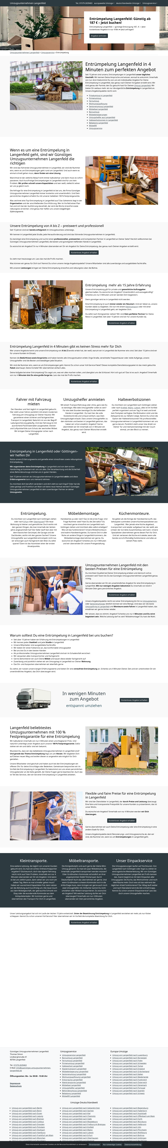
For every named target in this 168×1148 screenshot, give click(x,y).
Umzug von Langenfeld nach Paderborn (129, 1110)
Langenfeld (98, 123)
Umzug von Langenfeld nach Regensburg (130, 1108)
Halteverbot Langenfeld (72, 1066)
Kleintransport (131, 306)
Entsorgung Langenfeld (72, 1079)
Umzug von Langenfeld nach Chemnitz (79, 1116)
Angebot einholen (98, 36)
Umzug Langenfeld (142, 85)
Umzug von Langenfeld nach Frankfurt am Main (32, 1135)
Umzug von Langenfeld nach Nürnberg (29, 1141)
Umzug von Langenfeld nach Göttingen (129, 1138)
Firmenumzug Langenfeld (73, 1063)
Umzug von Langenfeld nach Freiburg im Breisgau (83, 1124)
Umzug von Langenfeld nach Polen (127, 1060)
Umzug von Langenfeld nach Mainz (77, 1130)
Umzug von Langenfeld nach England (128, 1069)
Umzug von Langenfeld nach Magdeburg (80, 1121)
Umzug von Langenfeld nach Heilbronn (129, 1124)
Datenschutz (16, 1086)
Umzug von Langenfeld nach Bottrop (128, 1135)
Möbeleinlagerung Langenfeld (75, 1071)
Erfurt (26, 521)
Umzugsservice (47, 52)
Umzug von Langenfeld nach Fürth (127, 1119)
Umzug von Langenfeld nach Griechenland (130, 1071)
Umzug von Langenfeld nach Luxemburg (130, 1055)
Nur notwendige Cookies (112, 1144)
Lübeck (137, 407)
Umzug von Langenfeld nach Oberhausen (80, 1138)
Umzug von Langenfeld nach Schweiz (128, 1093)
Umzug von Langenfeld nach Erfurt (77, 1135)
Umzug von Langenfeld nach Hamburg (28, 1132)
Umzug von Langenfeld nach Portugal (128, 1088)
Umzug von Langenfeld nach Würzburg (129, 1121)
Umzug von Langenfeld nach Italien (127, 1074)
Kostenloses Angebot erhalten (84, 252)
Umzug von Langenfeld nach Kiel (76, 1113)
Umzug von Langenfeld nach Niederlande (130, 1077)
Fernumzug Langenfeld (72, 1060)
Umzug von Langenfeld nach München (28, 1138)
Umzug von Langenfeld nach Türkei (127, 1066)
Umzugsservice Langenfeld (73, 1055)
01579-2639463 (20, 1065)
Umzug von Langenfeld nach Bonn (27, 1110)
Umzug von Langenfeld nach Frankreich (129, 1079)
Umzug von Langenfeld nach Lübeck (77, 1132)
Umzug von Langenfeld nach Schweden (129, 1063)
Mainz (130, 407)
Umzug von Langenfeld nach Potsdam (28, 1127)
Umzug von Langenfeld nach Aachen (78, 1110)
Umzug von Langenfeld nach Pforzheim (129, 1130)
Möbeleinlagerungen (98, 114)
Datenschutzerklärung (133, 1144)
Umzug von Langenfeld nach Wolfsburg (129, 1132)
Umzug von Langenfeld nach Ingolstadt (129, 1113)
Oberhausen (39, 521)
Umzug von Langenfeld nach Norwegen (129, 1058)
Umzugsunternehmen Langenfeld (28, 3)
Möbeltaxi (98, 109)
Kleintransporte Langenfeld (74, 1082)
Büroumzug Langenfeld (72, 1058)
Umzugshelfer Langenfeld (73, 1088)
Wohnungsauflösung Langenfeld (76, 1077)
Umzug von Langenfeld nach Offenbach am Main (133, 1116)
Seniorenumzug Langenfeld (74, 1074)
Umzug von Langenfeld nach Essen (27, 1113)
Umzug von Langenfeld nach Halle (77, 1119)
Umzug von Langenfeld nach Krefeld (78, 1127)
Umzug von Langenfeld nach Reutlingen (129, 1141)
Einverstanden (94, 1144)
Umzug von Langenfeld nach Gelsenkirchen (81, 1108)
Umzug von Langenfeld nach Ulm (126, 1127)
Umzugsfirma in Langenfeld (97, 606)
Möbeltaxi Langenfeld (71, 1085)
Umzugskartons (150, 601)
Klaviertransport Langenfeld (74, 1069)
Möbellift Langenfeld (71, 1096)
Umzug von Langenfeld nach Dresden (28, 1124)
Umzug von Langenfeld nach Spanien (128, 1090)
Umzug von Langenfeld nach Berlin (27, 1108)
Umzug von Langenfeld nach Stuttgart (28, 1130)
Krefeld (124, 407)
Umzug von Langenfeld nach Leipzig (27, 1116)
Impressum (15, 1083)
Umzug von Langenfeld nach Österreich (129, 1082)
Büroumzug (94, 112)
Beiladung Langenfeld (71, 1093)
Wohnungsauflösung (98, 103)
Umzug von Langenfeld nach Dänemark (129, 1085)
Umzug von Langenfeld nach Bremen (28, 1119)
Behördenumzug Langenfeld (74, 1090)
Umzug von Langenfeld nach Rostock (78, 1141)
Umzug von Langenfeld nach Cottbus (28, 1121)
